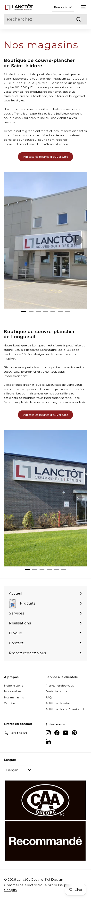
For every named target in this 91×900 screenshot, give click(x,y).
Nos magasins (14, 697)
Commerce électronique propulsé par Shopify (37, 887)
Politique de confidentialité (65, 709)
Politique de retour (59, 703)
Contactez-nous (57, 691)
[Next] (78, 240)
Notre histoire (13, 685)
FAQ (49, 697)
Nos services (12, 691)
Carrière (9, 703)
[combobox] (45, 19)
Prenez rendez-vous (60, 685)
